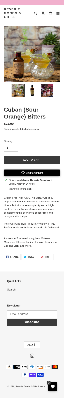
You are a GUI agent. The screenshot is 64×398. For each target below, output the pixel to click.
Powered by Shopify (47, 386)
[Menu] (58, 13)
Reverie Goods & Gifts (12, 13)
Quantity (8, 141)
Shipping (9, 129)
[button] (32, 173)
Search (11, 289)
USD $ (31, 344)
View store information (20, 188)
